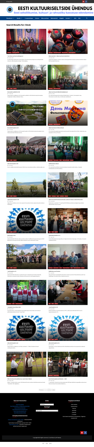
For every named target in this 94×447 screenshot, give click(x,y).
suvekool (62, 196)
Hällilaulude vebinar (54, 163)
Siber (61, 160)
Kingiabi (62, 18)
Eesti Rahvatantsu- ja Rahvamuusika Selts (20, 406)
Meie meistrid (54, 18)
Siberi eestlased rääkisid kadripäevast (58, 92)
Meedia (18, 18)
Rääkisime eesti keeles (54, 271)
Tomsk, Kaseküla (19, 303)
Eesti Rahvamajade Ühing (20, 412)
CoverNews (51, 437)
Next (54, 389)
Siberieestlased (57, 88)
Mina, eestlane (45, 18)
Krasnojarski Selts (57, 52)
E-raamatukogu (29, 18)
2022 (49, 231)
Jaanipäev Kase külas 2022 (14, 307)
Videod (71, 160)
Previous (41, 389)
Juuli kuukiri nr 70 (11, 271)
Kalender (74, 412)
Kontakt (68, 18)
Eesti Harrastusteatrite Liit (20, 411)
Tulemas (37, 18)
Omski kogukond (15, 52)
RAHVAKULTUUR (13, 424)
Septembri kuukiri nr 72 (54, 235)
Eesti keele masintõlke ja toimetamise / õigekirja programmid (74, 417)
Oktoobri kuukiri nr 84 (12, 163)
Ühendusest (9, 18)
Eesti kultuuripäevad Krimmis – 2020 (58, 379)
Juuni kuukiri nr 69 (53, 307)
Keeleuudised (74, 406)
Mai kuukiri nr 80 (11, 235)
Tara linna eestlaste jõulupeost (15, 56)
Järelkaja (9, 52)
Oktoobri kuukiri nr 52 (54, 343)
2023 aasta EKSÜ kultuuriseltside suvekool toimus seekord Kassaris (66, 199)
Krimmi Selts (56, 375)
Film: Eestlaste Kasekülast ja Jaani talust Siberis (19, 379)
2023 (8, 88)
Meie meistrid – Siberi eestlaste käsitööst (59, 56)
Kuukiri (14, 88)
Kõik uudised (74, 404)
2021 (8, 339)
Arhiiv (11, 339)
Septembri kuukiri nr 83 (13, 199)
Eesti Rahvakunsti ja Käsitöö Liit (19, 409)
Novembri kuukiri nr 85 (13, 127)
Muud (58, 196)
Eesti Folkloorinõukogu (19, 407)
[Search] (87, 18)
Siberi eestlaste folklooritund (56, 127)
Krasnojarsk (56, 160)
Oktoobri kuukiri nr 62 (12, 343)
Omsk (61, 267)
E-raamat (74, 414)
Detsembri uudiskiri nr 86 (13, 92)
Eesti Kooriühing (20, 404)
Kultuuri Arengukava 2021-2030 (15, 419)
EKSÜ (11, 88)
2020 (49, 339)
